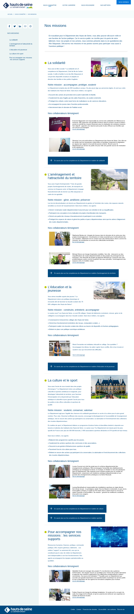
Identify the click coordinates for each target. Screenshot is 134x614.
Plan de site (120, 609)
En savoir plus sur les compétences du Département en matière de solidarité (79, 160)
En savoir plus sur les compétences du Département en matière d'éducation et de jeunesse (84, 366)
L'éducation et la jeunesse (18, 50)
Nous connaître (20, 14)
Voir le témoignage (79, 355)
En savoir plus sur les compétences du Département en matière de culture (78, 509)
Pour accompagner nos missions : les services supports (20, 58)
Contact (79, 609)
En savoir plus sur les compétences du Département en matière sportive (78, 518)
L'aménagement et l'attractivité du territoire (20, 45)
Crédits (73, 609)
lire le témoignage (78, 242)
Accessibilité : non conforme (107, 609)
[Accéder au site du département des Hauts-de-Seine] (18, 610)
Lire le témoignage (78, 129)
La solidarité (13, 40)
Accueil (10, 14)
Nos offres (124, 2)
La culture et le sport (16, 54)
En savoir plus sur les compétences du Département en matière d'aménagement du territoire (85, 273)
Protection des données (90, 609)
